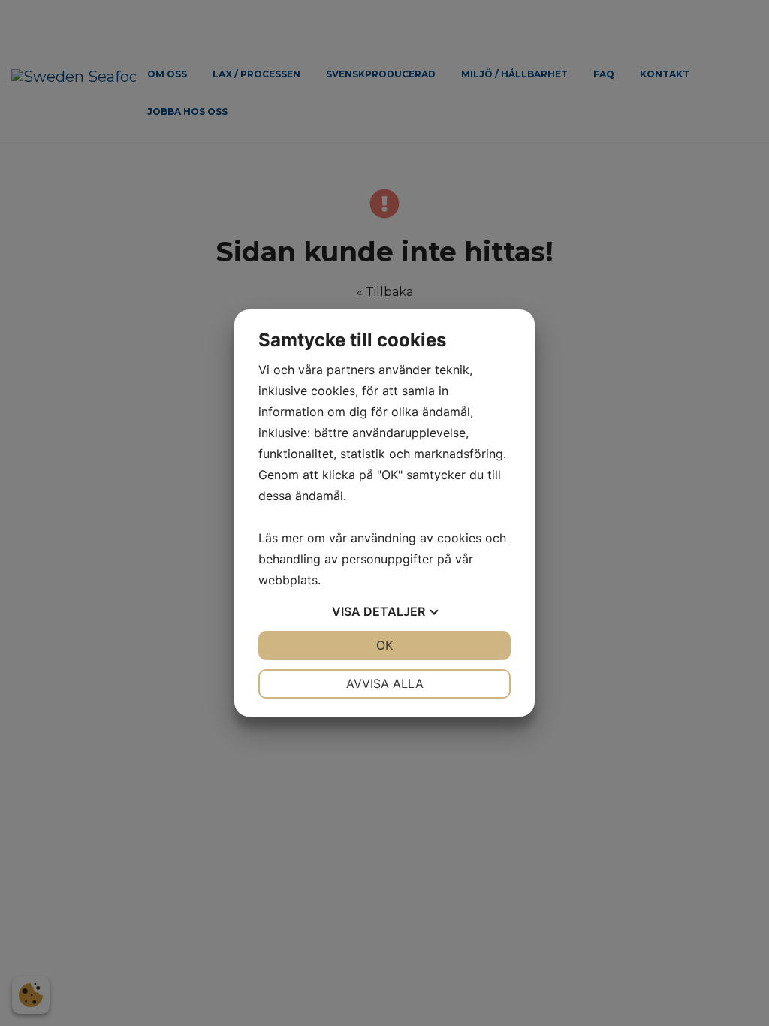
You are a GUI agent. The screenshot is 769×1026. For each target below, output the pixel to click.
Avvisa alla (385, 683)
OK (384, 645)
